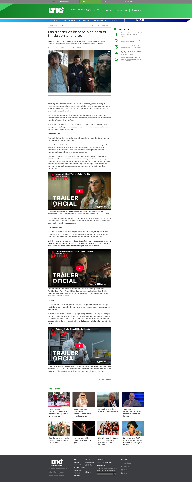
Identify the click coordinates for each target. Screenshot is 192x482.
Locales (76, 462)
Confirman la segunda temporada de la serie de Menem (59, 440)
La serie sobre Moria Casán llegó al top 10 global (82, 440)
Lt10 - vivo (123, 10)
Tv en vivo (109, 10)
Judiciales (77, 473)
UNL (53, 1)
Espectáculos (53, 25)
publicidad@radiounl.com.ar (56, 474)
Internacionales (78, 467)
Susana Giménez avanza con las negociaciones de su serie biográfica (82, 412)
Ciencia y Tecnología (88, 466)
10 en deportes (88, 472)
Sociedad (77, 475)
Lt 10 (56, 10)
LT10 (83, 1)
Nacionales (77, 465)
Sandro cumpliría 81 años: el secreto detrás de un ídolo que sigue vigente (132, 441)
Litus (104, 1)
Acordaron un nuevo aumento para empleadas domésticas (131, 40)
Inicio (76, 459)
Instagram (127, 470)
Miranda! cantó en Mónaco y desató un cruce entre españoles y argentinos (58, 412)
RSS (125, 473)
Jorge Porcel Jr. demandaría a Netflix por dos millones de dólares (132, 412)
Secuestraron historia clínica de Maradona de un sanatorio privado (131, 46)
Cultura (87, 459)
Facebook (127, 463)
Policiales (77, 470)
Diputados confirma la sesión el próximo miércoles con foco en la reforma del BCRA (131, 59)
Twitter (126, 466)
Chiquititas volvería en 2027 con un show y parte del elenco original (108, 441)
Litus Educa (128, 1)
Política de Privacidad (104, 462)
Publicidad (100, 459)
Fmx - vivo (137, 10)
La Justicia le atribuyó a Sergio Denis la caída (108, 410)
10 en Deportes (69, 20)
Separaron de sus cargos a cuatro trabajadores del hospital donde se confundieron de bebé (131, 53)
